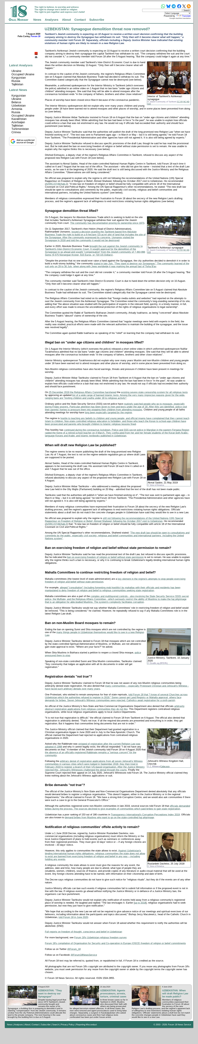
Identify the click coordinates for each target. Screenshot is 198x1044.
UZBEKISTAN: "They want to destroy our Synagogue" (50, 993)
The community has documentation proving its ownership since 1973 (107, 223)
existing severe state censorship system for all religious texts (154, 392)
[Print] (36, 56)
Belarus (16, 102)
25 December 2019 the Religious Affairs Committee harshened (82, 392)
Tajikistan (17, 84)
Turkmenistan (20, 128)
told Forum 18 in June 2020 (73, 917)
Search (55, 1024)
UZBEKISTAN (57, 29)
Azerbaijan (18, 122)
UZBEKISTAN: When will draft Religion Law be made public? (175, 993)
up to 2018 (140, 902)
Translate (186, 16)
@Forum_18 (74, 949)
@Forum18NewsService (84, 955)
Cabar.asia (165, 766)
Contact (80, 19)
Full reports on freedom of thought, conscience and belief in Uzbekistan (83, 931)
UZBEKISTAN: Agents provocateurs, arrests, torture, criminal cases (113, 993)
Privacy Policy (67, 1024)
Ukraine (16, 71)
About (66, 19)
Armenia (16, 108)
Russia (15, 81)
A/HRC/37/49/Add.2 (56, 184)
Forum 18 (35, 36)
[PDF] (36, 52)
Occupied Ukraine (22, 74)
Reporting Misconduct (86, 1024)
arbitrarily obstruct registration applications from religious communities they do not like (115, 707)
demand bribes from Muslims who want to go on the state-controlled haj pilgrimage (109, 817)
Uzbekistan (18, 105)
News (37, 19)
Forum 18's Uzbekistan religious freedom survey (100, 937)
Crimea (16, 132)
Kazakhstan (19, 118)
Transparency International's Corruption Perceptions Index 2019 (145, 814)
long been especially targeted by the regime (108, 412)
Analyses (51, 19)
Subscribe (96, 19)
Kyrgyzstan (18, 77)
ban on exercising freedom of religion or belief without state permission (105, 557)
